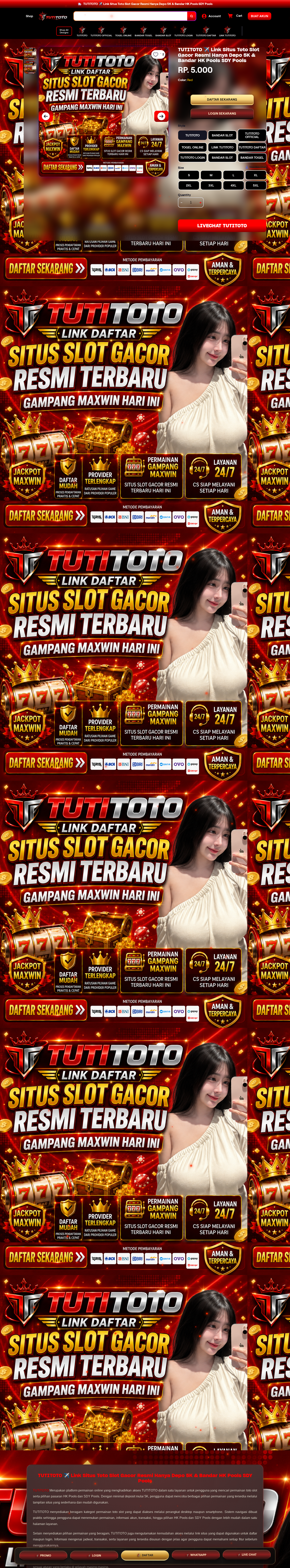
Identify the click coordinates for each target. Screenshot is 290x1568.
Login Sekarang (222, 113)
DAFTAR (147, 1554)
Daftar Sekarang (222, 99)
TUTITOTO (41, 1490)
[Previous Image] (46, 116)
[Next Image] (161, 116)
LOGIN (96, 1554)
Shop (29, 16)
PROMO (45, 1554)
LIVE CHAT (249, 1555)
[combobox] (130, 16)
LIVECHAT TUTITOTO (222, 226)
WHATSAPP (198, 1555)
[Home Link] (53, 16)
